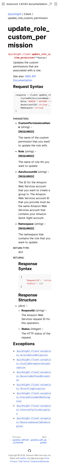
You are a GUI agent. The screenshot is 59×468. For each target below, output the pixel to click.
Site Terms (24, 461)
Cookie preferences (40, 461)
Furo (47, 458)
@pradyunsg (37, 458)
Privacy (13, 461)
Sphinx (23, 458)
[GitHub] (29, 451)
